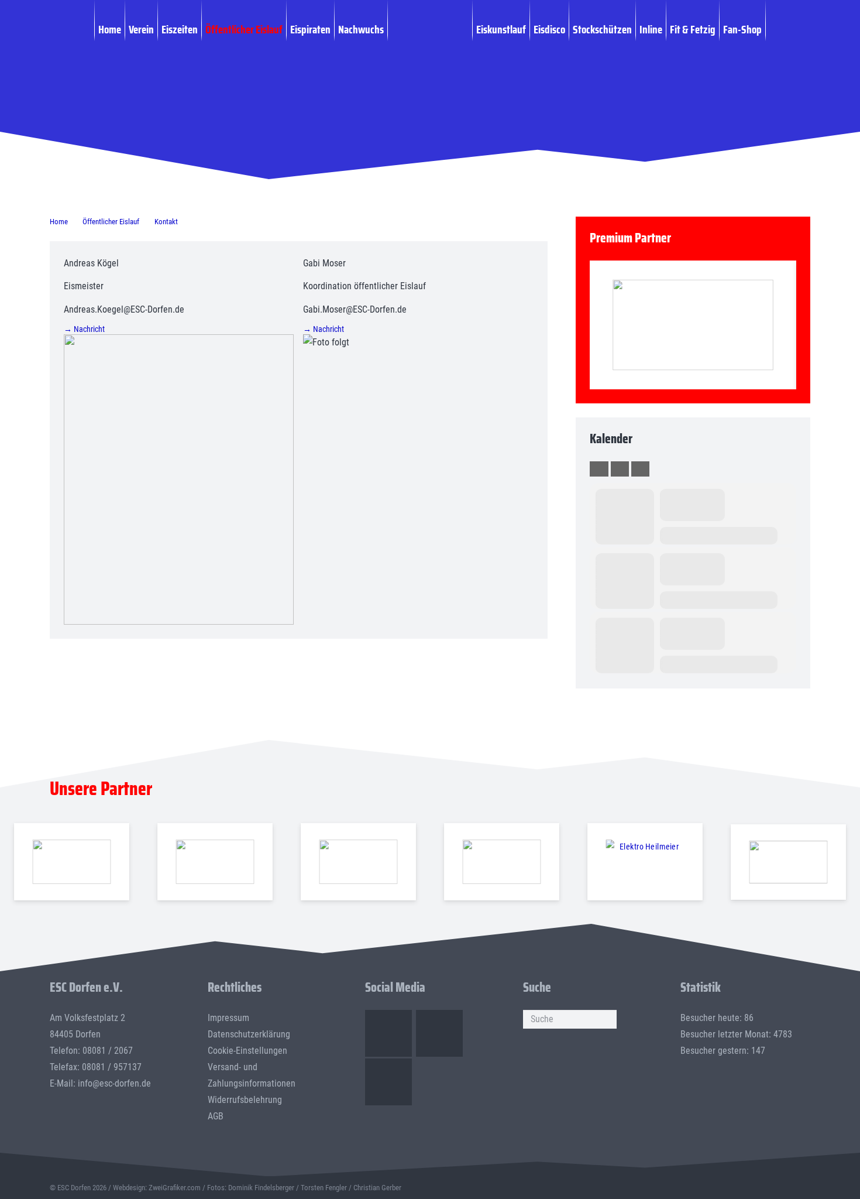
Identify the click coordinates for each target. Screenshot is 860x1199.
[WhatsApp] (388, 1081)
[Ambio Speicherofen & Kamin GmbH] (71, 862)
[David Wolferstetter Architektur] (501, 862)
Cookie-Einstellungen (247, 1050)
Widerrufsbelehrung (245, 1099)
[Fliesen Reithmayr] (788, 862)
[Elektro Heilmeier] (645, 862)
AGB (215, 1116)
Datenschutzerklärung (249, 1034)
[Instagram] (439, 1033)
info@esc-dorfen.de (114, 1083)
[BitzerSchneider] (358, 862)
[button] (772, 29)
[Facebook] (388, 1033)
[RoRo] (693, 325)
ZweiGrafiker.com (175, 1187)
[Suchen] (607, 1019)
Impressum (228, 1017)
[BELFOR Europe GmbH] (215, 862)
